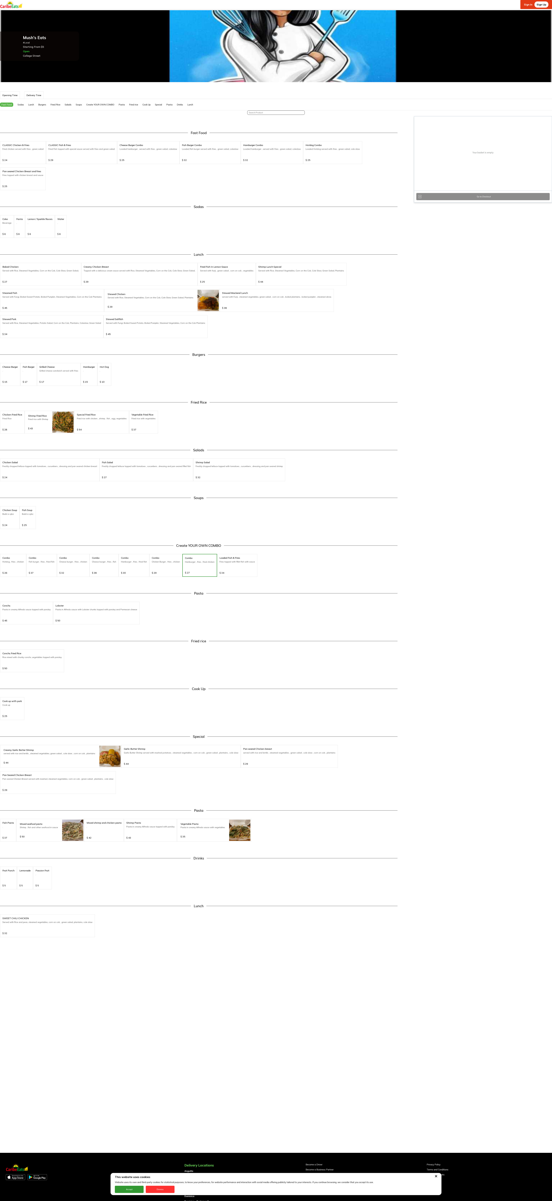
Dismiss (160, 1189)
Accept (129, 1189)
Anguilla (188, 1171)
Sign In (528, 4)
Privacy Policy (433, 1164)
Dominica (189, 1196)
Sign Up (541, 4)
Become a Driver (314, 1164)
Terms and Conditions (437, 1169)
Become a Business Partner (320, 1169)
